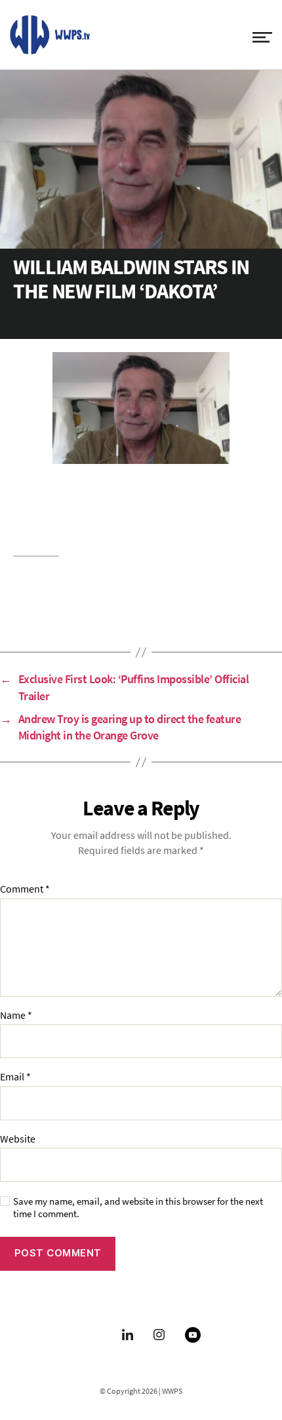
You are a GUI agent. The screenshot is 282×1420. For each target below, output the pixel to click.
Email (15, 1077)
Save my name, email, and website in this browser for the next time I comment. (138, 1208)
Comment (25, 889)
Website (17, 1139)
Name (16, 1015)
